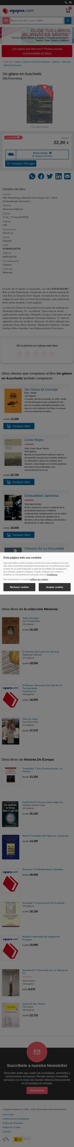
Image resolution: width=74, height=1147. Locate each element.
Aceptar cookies (54, 587)
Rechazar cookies (19, 587)
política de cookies (39, 579)
